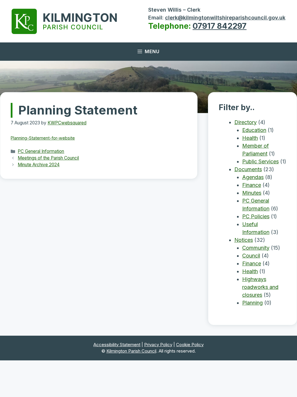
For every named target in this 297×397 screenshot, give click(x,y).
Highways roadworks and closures (260, 287)
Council (251, 256)
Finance (251, 185)
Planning (252, 303)
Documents (248, 169)
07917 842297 (220, 26)
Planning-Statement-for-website (43, 137)
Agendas (253, 177)
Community (255, 248)
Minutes (251, 193)
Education (254, 130)
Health (250, 138)
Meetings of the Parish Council (48, 158)
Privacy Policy (158, 344)
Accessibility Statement (116, 344)
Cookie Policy (190, 344)
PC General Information (41, 151)
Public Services (260, 161)
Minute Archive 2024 (38, 164)
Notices (243, 240)
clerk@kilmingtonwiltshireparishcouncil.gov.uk (225, 18)
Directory (245, 122)
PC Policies (255, 216)
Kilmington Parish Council (131, 351)
